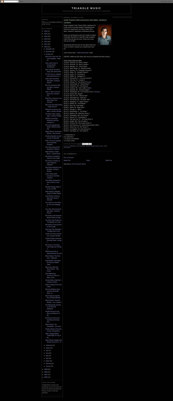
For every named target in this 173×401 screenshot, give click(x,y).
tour (105, 146)
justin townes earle (93, 146)
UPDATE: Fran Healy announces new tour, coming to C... (52, 120)
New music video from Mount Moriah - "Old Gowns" (51, 269)
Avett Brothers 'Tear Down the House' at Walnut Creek (52, 262)
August (48, 348)
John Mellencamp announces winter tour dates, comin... (52, 275)
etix (70, 41)
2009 (45, 369)
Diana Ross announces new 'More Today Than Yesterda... (53, 100)
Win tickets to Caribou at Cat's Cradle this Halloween (52, 162)
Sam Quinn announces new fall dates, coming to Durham (53, 169)
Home (88, 160)
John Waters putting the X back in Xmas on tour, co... (52, 182)
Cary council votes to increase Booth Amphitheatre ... (51, 65)
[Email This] (83, 144)
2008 (45, 372)
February (48, 363)
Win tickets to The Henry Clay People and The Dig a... (53, 247)
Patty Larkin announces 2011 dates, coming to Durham (52, 80)
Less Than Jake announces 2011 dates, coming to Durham (53, 211)
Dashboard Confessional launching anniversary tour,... (52, 320)
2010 (45, 47)
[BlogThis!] (85, 144)
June (47, 353)
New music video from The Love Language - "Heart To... (53, 58)
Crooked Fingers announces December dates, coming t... (53, 240)
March (48, 361)
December (49, 49)
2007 (45, 374)
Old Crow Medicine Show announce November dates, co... (52, 291)
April (47, 358)
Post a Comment (69, 157)
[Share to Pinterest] (91, 144)
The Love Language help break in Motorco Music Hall (52, 127)
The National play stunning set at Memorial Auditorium (53, 307)
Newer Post (67, 160)
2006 (45, 377)
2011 (45, 44)
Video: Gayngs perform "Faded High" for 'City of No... (53, 335)
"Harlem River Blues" (83, 52)
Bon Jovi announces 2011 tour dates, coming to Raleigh (52, 87)
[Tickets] (88, 82)
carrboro (72, 146)
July (47, 350)
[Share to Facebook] (89, 144)
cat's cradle (81, 146)
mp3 (102, 146)
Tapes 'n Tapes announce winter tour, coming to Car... (52, 93)
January (48, 366)
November (49, 51)
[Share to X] (87, 144)
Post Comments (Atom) (79, 164)
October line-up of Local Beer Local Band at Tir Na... (52, 313)
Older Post (109, 160)
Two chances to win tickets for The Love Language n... (53, 204)
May (47, 355)
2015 (45, 33)
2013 (45, 39)
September (49, 345)
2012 (45, 41)
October (48, 54)
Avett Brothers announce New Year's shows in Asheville (52, 198)
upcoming (67, 147)
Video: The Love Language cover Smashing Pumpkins (53, 142)
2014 (45, 36)
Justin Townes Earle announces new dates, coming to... (52, 175)
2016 (45, 31)
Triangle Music (86, 8)
